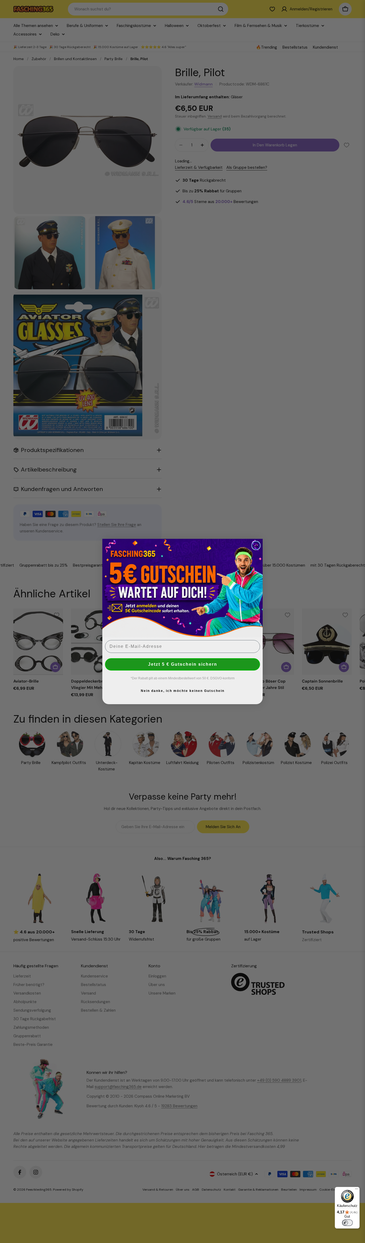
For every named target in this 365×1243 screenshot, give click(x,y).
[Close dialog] (256, 545)
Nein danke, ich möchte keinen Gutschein (182, 691)
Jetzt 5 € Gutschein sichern (182, 664)
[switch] (347, 1222)
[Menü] (356, 1190)
